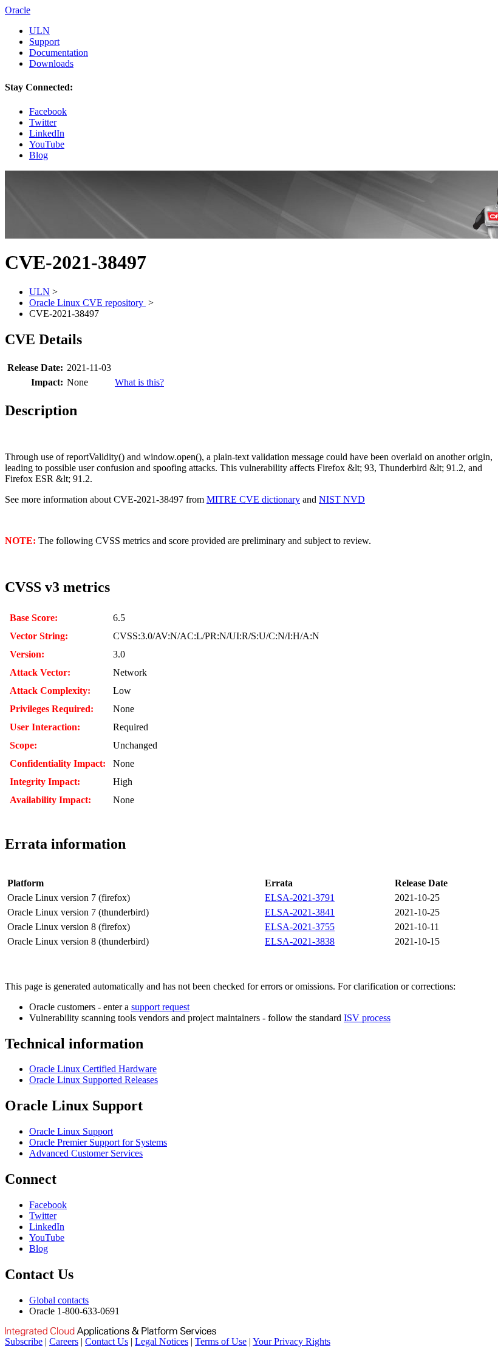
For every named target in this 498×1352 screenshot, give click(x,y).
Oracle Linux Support (71, 1131)
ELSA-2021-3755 (300, 927)
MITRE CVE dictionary (253, 499)
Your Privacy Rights (291, 1341)
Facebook (48, 111)
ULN (39, 30)
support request (160, 1007)
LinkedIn (46, 133)
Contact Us (106, 1341)
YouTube (46, 144)
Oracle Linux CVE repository (87, 302)
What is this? (139, 382)
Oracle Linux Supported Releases (93, 1080)
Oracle (17, 10)
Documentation (58, 52)
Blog (38, 155)
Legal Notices (161, 1341)
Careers (63, 1341)
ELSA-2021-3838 (300, 941)
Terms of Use (221, 1341)
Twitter (42, 122)
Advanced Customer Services (86, 1153)
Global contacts (59, 1300)
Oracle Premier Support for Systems (98, 1142)
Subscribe (24, 1341)
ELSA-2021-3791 (300, 897)
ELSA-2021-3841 (300, 912)
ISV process (367, 1018)
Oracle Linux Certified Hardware (93, 1069)
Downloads (51, 63)
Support (44, 41)
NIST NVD (342, 499)
